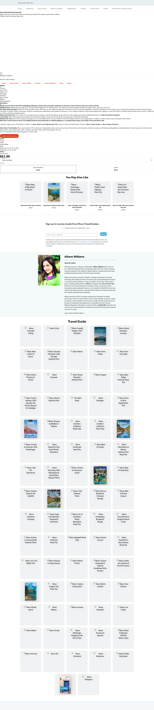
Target (61, 83)
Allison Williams (7, 76)
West (1, 146)
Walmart (69, 83)
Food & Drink (94, 9)
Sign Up (103, 234)
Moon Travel (4, 97)
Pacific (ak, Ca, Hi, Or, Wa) (8, 150)
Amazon (4, 83)
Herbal (105, 9)
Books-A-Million (26, 83)
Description (3, 103)
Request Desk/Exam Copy (9, 136)
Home (20, 9)
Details (2, 85)
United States (4, 144)
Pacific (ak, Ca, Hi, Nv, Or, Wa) (9, 148)
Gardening (29, 9)
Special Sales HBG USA (25, 3)
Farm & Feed (42, 9)
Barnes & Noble (14, 83)
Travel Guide (4, 154)
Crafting (83, 9)
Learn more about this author (74, 313)
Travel (2, 141)
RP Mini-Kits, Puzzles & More (122, 9)
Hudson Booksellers (50, 83)
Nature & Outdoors (57, 9)
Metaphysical (71, 9)
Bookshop (38, 83)
